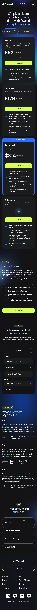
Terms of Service (24, 580)
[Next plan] (31, 350)
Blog (3, 584)
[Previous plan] (6, 350)
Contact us (5, 588)
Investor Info (23, 588)
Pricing (4, 580)
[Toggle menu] (33, 4)
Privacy (21, 584)
